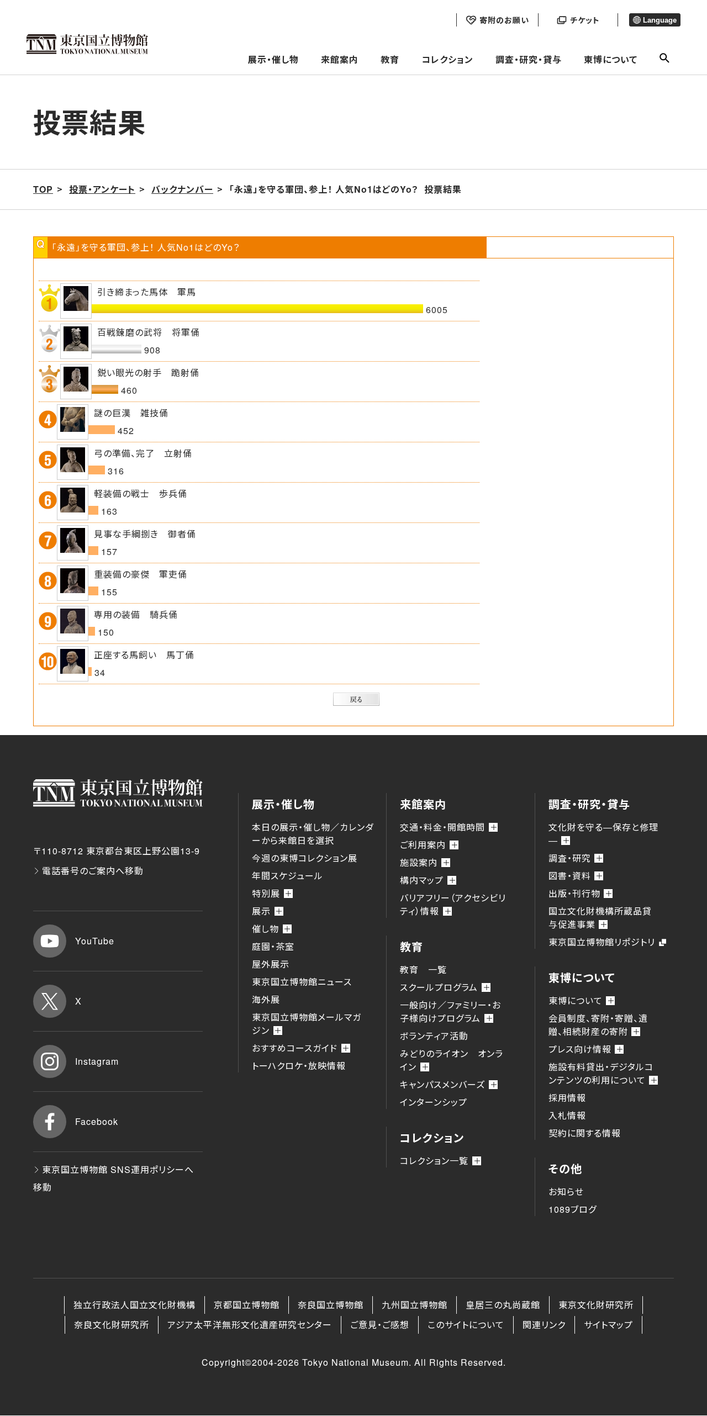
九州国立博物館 (414, 1304)
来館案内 (339, 59)
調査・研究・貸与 (528, 59)
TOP (43, 189)
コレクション (447, 59)
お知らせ (566, 1191)
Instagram (97, 1061)
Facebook (96, 1121)
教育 (390, 59)
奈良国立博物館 (330, 1304)
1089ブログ (572, 1209)
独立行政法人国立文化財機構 (134, 1304)
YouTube (94, 940)
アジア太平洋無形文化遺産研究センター (249, 1324)
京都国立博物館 (246, 1304)
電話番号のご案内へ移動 (93, 870)
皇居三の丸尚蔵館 (503, 1304)
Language (660, 20)
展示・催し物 (273, 59)
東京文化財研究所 (596, 1304)
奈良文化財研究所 (111, 1324)
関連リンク (544, 1324)
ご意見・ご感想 (379, 1324)
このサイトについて (466, 1324)
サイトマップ (608, 1324)
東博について (610, 59)
